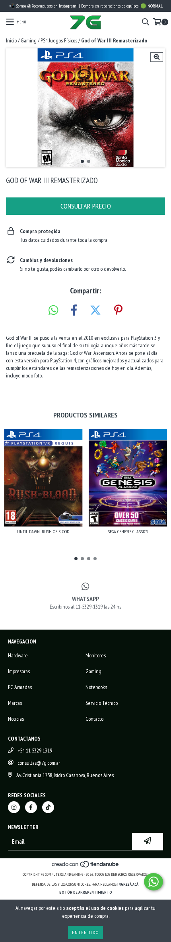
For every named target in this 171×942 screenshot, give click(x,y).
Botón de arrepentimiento (85, 892)
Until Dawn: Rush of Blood (43, 531)
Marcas (15, 702)
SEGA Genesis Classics (128, 531)
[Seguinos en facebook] (31, 807)
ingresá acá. (128, 884)
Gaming (29, 40)
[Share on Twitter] (95, 310)
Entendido (85, 932)
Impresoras (19, 671)
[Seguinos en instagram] (14, 807)
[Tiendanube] (85, 866)
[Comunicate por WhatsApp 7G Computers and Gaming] (153, 881)
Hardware (18, 655)
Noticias (16, 718)
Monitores (96, 655)
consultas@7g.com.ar (38, 762)
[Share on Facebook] (74, 310)
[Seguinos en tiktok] (48, 807)
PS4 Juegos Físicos (59, 40)
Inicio (11, 40)
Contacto (94, 718)
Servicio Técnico (102, 702)
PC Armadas (20, 687)
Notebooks (96, 687)
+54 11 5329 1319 (34, 750)
